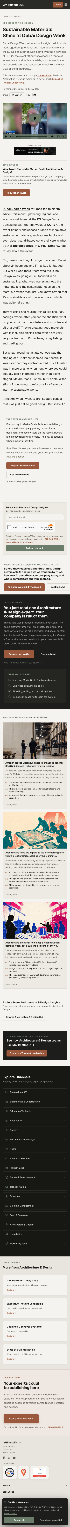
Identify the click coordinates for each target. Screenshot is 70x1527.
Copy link (19, 95)
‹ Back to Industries (12, 16)
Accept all (19, 1520)
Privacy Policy (10, 1513)
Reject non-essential (51, 1520)
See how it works (19, 474)
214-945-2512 (51, 539)
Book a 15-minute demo (21, 1418)
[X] (9, 1458)
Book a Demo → (9, 1452)
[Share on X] (29, 95)
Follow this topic (35, 548)
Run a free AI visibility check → (24, 586)
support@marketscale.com (19, 542)
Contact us (7, 1449)
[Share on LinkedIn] (34, 95)
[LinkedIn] (4, 1458)
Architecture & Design (18, 23)
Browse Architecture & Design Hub (24, 1017)
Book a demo (58, 586)
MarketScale (44, 75)
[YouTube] (14, 1458)
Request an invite (16, 192)
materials (9, 287)
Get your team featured (22, 465)
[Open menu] (65, 4)
